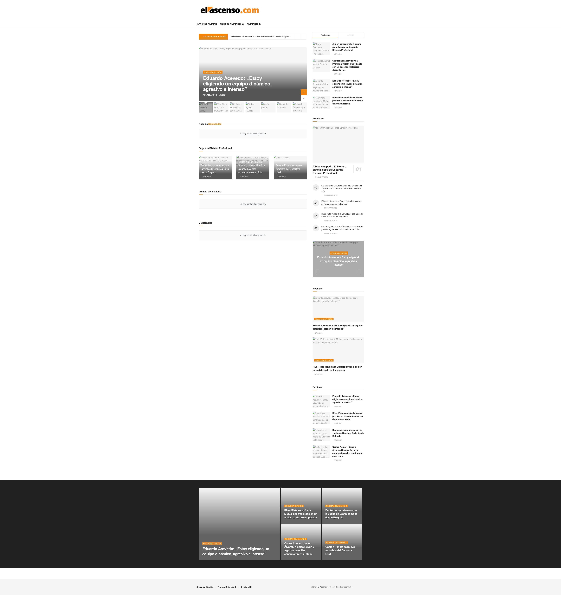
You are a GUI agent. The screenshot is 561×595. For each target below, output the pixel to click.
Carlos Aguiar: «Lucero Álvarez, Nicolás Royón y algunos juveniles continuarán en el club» (268, 36)
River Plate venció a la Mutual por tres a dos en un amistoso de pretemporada (347, 100)
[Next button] (304, 92)
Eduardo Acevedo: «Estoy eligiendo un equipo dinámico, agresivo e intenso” (237, 83)
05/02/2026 (206, 176)
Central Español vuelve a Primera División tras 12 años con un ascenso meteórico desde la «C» (347, 65)
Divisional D (254, 24)
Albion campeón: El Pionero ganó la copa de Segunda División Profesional (346, 47)
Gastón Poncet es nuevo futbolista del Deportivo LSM (289, 168)
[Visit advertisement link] (338, 472)
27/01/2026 (281, 176)
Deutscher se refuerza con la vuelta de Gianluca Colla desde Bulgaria (215, 168)
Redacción (212, 95)
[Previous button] (304, 98)
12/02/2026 (339, 270)
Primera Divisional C (232, 24)
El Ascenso (322, 587)
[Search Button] (363, 24)
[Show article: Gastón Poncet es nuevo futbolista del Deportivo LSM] (268, 107)
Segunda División (207, 24)
